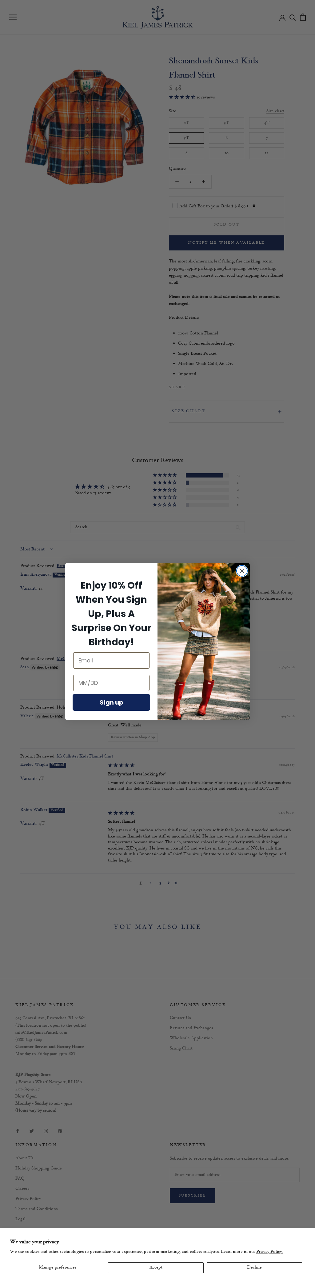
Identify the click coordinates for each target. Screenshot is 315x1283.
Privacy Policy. (269, 1252)
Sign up (111, 702)
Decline (254, 1267)
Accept (156, 1267)
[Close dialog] (242, 571)
